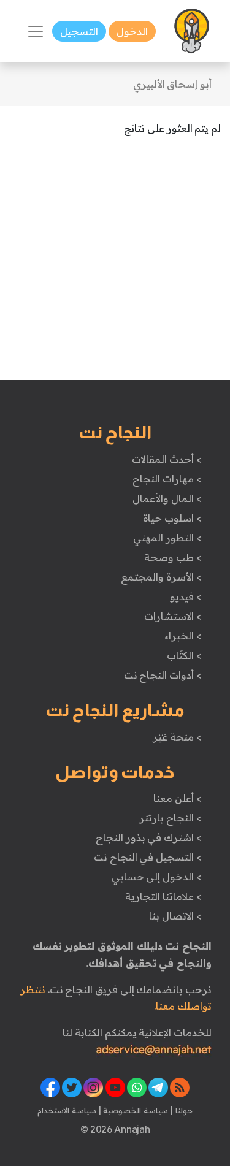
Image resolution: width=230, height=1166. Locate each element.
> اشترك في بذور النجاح (149, 837)
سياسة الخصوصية (134, 1110)
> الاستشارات (173, 616)
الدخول (132, 31)
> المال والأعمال (166, 498)
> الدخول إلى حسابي (157, 877)
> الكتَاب (184, 655)
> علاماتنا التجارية (163, 896)
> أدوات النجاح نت (163, 675)
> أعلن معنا (177, 798)
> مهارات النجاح (166, 479)
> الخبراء (183, 636)
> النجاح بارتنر (170, 818)
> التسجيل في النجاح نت (148, 857)
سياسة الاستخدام (66, 1110)
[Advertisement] (115, 265)
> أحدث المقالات (166, 459)
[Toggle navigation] (35, 31)
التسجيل (79, 31)
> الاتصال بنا (175, 916)
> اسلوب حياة (172, 518)
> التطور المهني (167, 538)
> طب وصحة (172, 557)
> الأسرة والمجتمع (161, 577)
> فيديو (186, 596)
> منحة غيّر (177, 737)
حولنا (183, 1110)
